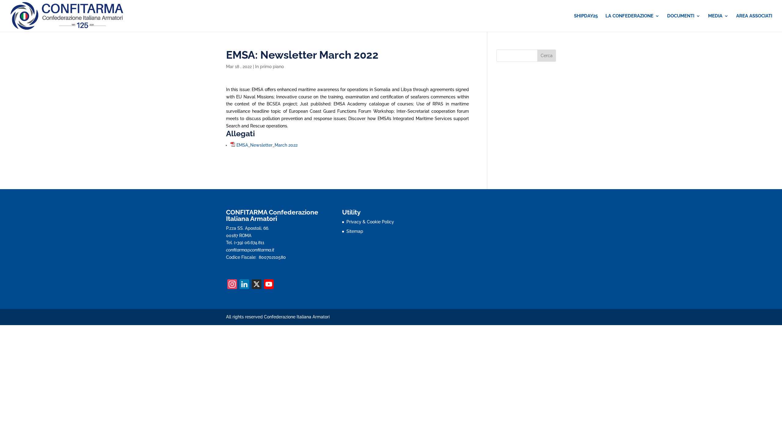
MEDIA (715, 16)
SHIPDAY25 (586, 16)
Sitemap (354, 231)
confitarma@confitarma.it (250, 250)
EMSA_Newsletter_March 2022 (267, 145)
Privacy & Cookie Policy (370, 221)
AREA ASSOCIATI (754, 16)
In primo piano (269, 66)
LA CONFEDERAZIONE (629, 16)
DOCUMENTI (680, 16)
